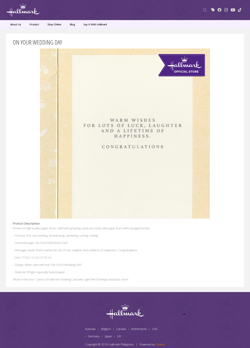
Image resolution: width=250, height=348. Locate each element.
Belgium (106, 329)
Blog (72, 24)
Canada (121, 329)
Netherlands (139, 329)
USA (154, 329)
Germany (93, 336)
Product (34, 24)
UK (119, 336)
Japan (108, 336)
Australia (90, 329)
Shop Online (54, 24)
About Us (15, 24)
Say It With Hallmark (95, 24)
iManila (160, 344)
